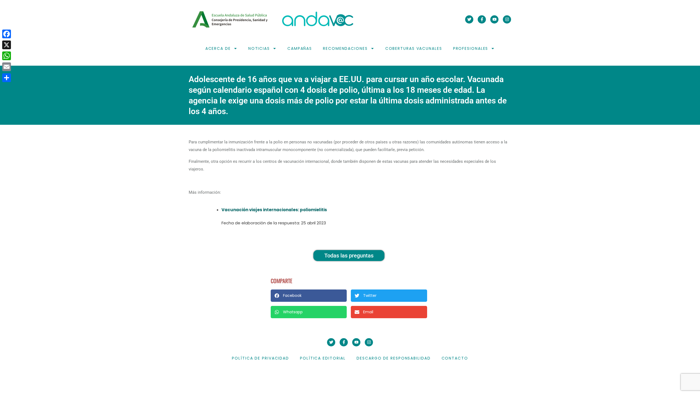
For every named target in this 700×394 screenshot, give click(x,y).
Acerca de (218, 48)
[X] (6, 44)
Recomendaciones (345, 48)
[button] (309, 295)
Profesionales (470, 48)
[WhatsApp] (6, 55)
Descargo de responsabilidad (393, 358)
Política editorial (323, 358)
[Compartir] (6, 77)
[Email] (6, 66)
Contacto (455, 358)
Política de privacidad (260, 358)
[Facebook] (6, 33)
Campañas (299, 48)
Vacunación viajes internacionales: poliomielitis (274, 210)
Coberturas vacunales (413, 48)
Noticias (259, 48)
